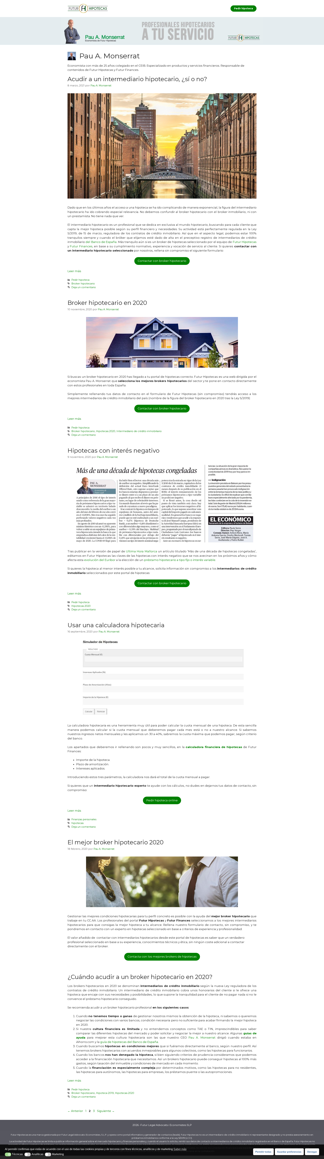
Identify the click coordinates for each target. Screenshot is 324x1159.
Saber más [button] (179, 1149)
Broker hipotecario (83, 283)
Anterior (75, 1111)
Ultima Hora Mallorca (141, 551)
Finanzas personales (83, 819)
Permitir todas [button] (263, 1151)
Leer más (74, 271)
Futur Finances (81, 246)
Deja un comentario (83, 287)
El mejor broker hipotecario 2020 (116, 842)
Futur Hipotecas (244, 242)
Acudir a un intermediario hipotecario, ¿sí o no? (137, 79)
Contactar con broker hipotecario (162, 261)
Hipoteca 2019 (105, 1093)
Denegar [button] (312, 1151)
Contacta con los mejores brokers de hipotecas (162, 956)
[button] (8, 1154)
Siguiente (106, 1111)
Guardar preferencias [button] (289, 1151)
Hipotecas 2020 (105, 431)
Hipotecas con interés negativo (113, 450)
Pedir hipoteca (243, 8)
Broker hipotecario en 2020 (107, 302)
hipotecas (77, 823)
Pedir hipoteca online (162, 800)
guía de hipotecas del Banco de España (129, 1042)
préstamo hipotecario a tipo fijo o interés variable (179, 560)
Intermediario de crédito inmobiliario (139, 431)
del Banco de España (101, 242)
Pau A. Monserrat (202, 1037)
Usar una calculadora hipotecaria (116, 625)
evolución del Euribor (99, 560)
